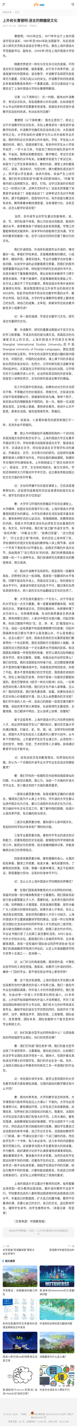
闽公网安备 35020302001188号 (50, 1414)
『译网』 (38, 4)
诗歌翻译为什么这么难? (53, 1356)
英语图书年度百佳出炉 (61, 1249)
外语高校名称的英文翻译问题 (56, 1323)
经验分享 (7, 12)
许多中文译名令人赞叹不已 (55, 1389)
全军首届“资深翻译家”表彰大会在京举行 (19, 1251)
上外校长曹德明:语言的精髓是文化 (30, 20)
